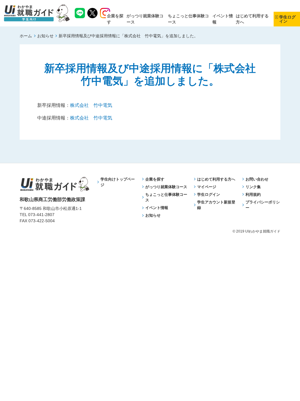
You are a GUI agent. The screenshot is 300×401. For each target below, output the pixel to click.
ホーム (26, 35)
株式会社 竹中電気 (91, 105)
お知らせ (45, 35)
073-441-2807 (41, 214)
